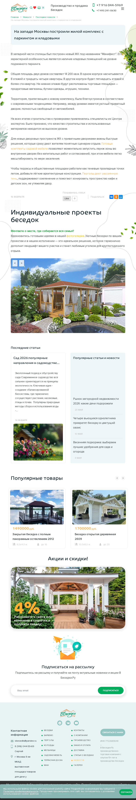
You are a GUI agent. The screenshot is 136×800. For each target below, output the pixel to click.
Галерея (78, 765)
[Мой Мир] (121, 197)
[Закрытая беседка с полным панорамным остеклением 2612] (37, 511)
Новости (79, 760)
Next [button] (123, 478)
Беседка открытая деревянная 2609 (95, 536)
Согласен (126, 792)
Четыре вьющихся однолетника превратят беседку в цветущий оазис (94, 423)
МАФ (46, 765)
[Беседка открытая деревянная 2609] (99, 511)
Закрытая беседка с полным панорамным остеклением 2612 (33, 536)
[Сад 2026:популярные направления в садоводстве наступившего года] (38, 441)
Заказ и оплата (82, 745)
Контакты (79, 730)
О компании (81, 735)
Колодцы (49, 745)
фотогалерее (75, 235)
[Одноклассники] (116, 197)
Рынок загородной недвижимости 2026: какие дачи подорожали (96, 401)
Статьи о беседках (84, 755)
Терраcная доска (53, 760)
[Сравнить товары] (39, 7)
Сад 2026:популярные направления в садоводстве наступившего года (35, 360)
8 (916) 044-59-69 (24, 746)
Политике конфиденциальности (20, 791)
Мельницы (49, 750)
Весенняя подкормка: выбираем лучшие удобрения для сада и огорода (94, 447)
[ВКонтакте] (111, 197)
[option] (37, 518)
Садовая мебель (53, 755)
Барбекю (48, 735)
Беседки (48, 730)
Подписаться (111, 690)
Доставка (79, 750)
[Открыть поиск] (31, 8)
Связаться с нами (112, 732)
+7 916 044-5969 (110, 5)
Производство (82, 740)
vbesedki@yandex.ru (25, 741)
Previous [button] (117, 478)
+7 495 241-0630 (106, 10)
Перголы (49, 740)
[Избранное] (34, 8)
